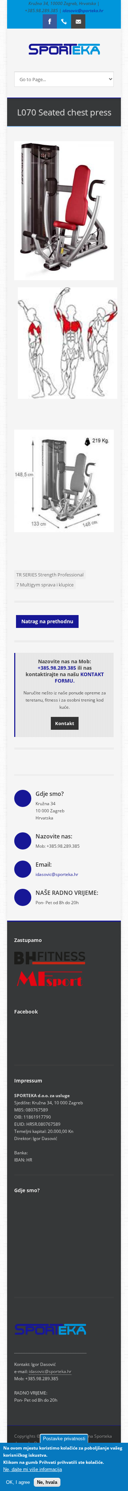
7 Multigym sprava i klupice (45, 584)
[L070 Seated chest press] (67, 404)
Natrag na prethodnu (47, 621)
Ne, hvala (47, 1482)
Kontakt (64, 723)
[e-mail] (78, 21)
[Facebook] (50, 21)
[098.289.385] (64, 21)
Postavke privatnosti (64, 1438)
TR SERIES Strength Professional (50, 574)
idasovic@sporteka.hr (83, 11)
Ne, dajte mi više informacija (32, 1469)
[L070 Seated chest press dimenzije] (64, 530)
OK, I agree (18, 1482)
